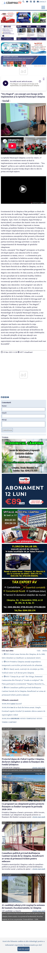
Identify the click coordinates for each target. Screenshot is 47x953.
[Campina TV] (11, 2)
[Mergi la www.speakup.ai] (43, 78)
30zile (44, 650)
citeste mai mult (38, 767)
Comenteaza (7, 430)
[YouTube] (27, 1)
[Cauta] (23, 1)
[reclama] (8, 22)
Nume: (4, 405)
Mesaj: (4, 419)
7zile (38, 650)
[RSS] (34, 1)
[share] (2, 397)
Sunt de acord (23, 949)
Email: (4, 412)
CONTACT (42, 1)
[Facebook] (31, 1)
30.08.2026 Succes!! (12, 703)
